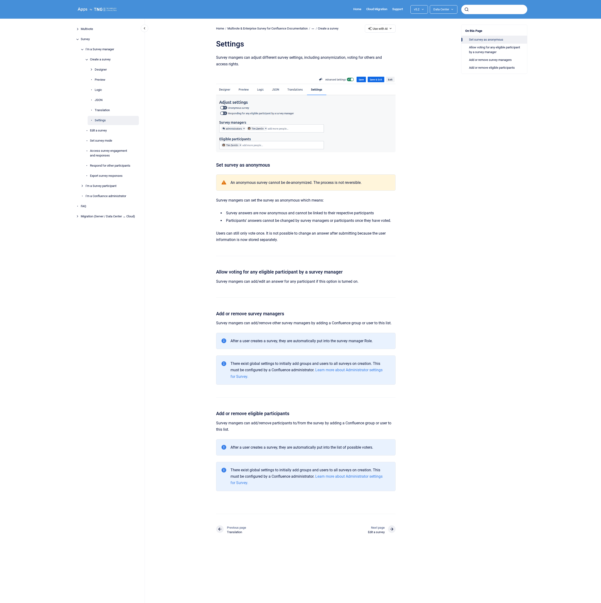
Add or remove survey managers (490, 60)
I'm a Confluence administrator (105, 196)
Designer (101, 70)
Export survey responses (106, 175)
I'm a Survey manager (99, 49)
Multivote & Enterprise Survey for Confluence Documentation (267, 28)
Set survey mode (101, 141)
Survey (85, 39)
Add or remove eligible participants (492, 67)
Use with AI (380, 28)
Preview (100, 80)
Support (397, 9)
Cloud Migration (376, 9)
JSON (98, 100)
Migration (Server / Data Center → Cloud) (108, 216)
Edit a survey (98, 130)
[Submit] (466, 9)
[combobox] (494, 9)
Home (357, 9)
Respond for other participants (110, 165)
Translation (102, 110)
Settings (100, 120)
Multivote (87, 29)
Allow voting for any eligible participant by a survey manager (494, 50)
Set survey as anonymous (486, 39)
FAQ (83, 206)
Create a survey (100, 59)
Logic (98, 90)
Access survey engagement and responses (108, 153)
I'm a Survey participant (100, 186)
